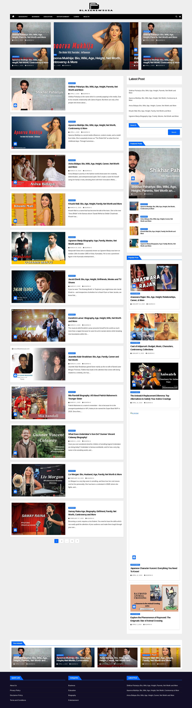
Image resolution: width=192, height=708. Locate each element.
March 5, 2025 (75, 286)
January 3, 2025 (138, 353)
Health (86, 16)
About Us (13, 685)
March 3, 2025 (75, 325)
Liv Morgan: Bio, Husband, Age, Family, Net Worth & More (95, 474)
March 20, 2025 (76, 247)
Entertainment (63, 16)
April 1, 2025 (19, 65)
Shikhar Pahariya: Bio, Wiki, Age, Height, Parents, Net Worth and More (29, 35)
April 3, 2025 (19, 40)
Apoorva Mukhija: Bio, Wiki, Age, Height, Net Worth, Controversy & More (30, 61)
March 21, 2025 (65, 65)
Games (76, 16)
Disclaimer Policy (16, 695)
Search (133, 125)
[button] (176, 16)
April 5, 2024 (137, 624)
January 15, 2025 (138, 304)
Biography (23, 16)
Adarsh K (30, 40)
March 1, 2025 (75, 402)
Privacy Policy (15, 690)
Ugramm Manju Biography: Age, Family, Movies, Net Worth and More (154, 116)
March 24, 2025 (76, 170)
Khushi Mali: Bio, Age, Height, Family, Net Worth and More (95, 204)
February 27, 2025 (77, 518)
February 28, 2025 (77, 478)
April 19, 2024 (137, 402)
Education (48, 16)
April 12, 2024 (137, 575)
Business (35, 16)
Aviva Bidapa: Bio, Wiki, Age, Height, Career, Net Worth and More (152, 105)
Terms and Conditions (18, 700)
